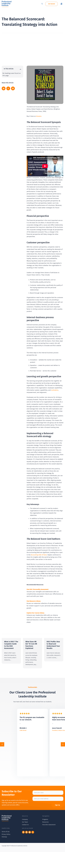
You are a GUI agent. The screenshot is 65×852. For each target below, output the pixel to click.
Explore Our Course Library (35, 613)
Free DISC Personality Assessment (37, 589)
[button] (61, 4)
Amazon (38, 116)
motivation (54, 390)
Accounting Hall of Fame (39, 555)
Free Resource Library (34, 601)
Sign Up (57, 805)
